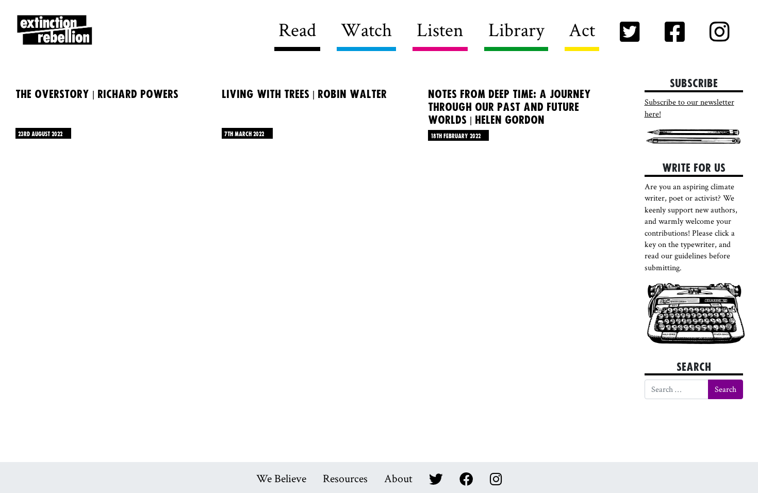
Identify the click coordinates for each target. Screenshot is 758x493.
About (398, 478)
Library (516, 29)
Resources (345, 478)
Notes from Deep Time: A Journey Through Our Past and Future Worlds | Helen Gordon (509, 107)
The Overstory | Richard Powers (96, 94)
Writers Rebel (112, 31)
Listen (440, 29)
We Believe (281, 478)
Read (297, 29)
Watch (366, 29)
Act (582, 29)
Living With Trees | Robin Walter (304, 94)
